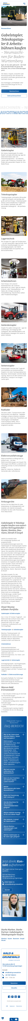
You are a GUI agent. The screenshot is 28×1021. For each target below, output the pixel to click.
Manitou (4, 938)
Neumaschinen (14, 91)
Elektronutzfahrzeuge (16, 674)
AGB (7, 1006)
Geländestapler (18, 629)
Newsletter (14, 983)
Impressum (12, 1006)
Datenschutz (19, 1006)
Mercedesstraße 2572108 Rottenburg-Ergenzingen (12, 965)
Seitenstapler (16, 660)
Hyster (10, 938)
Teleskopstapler (6, 629)
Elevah (3, 940)
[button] (2, 1018)
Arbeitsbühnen (6, 644)
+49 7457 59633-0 (10, 975)
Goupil (22, 938)
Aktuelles (14, 988)
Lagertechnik (5, 660)
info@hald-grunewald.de (13, 972)
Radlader (4, 674)
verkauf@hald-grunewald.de (14, 884)
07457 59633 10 (9, 882)
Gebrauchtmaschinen (14, 96)
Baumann (16, 938)
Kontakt (7, 890)
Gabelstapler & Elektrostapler (10, 613)
